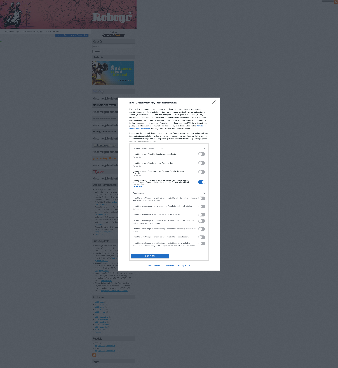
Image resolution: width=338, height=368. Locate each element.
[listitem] (169, 148)
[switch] (201, 154)
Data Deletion (154, 265)
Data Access (169, 265)
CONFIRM (150, 256)
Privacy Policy (184, 265)
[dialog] (169, 184)
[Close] (214, 102)
